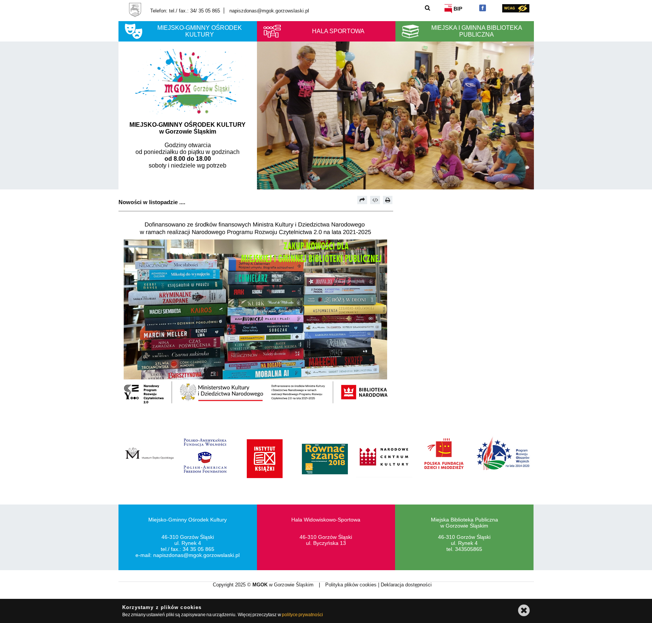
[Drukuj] (388, 200)
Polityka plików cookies (351, 585)
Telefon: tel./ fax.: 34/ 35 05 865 (185, 11)
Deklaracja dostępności (406, 585)
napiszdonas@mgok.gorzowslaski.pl (269, 11)
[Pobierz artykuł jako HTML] (375, 200)
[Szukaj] (427, 7)
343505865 (468, 549)
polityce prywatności (302, 614)
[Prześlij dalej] (362, 200)
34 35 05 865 (198, 549)
